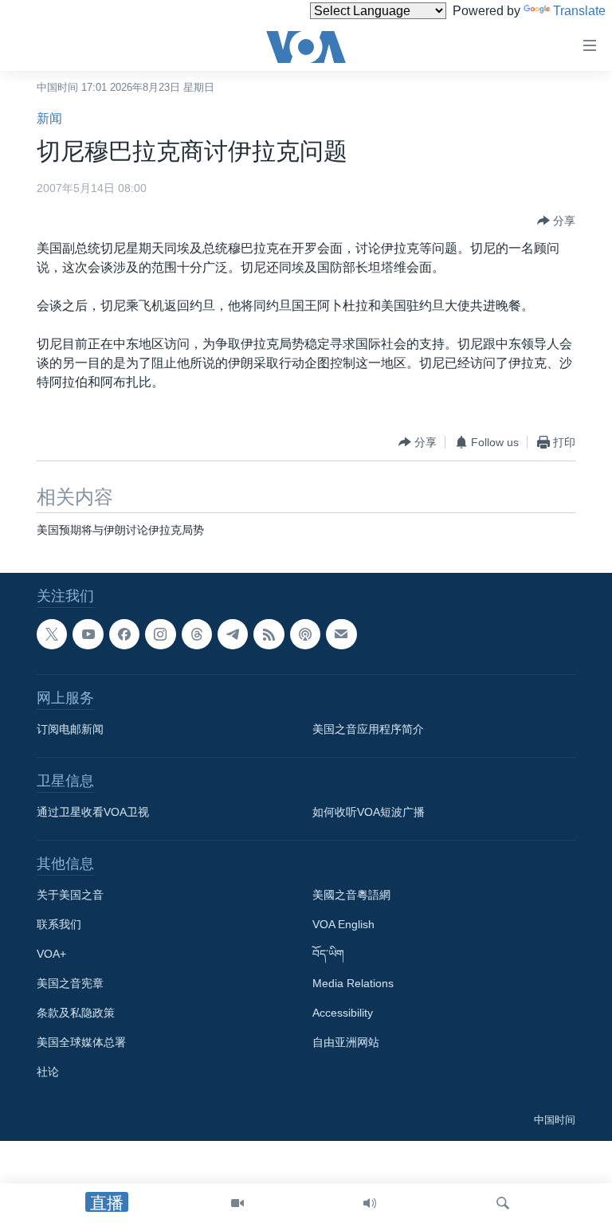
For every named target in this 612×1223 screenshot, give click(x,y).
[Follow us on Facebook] (124, 634)
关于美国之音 (70, 895)
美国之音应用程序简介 (368, 729)
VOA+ (51, 954)
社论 (48, 1072)
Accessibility (342, 1013)
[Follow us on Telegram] (233, 634)
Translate (579, 11)
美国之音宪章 (70, 984)
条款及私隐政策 (76, 1013)
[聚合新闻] (268, 634)
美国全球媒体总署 (81, 1043)
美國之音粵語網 (351, 895)
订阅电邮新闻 (70, 729)
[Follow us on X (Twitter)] (52, 634)
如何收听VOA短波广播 (368, 812)
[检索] (503, 1203)
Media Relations (353, 984)
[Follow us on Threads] (197, 634)
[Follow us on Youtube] (88, 634)
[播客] (305, 634)
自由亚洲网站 (345, 1043)
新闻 (49, 118)
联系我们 (59, 925)
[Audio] (370, 1203)
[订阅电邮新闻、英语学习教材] (341, 634)
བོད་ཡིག (328, 954)
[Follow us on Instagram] (160, 634)
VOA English (343, 925)
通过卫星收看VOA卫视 (93, 812)
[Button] (556, 220)
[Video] (237, 1203)
